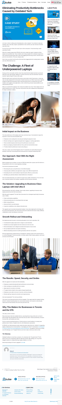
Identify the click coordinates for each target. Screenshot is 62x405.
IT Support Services (6, 392)
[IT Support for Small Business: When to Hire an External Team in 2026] (53, 57)
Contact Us (40, 391)
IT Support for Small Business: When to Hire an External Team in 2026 (53, 68)
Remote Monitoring (18, 393)
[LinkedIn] (50, 392)
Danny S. (12, 351)
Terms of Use (29, 391)
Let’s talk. (23, 342)
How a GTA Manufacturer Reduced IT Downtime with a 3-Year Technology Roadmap (53, 22)
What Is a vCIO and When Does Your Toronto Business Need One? (53, 36)
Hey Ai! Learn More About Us (31, 401)
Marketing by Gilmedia (55, 401)
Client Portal (40, 393)
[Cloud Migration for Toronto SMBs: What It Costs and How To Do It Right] (53, 41)
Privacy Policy (29, 389)
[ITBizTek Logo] (6, 2)
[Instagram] (50, 394)
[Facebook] (50, 389)
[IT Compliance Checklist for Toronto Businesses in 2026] (53, 73)
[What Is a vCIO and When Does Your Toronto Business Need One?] (53, 27)
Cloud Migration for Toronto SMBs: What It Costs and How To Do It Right (53, 52)
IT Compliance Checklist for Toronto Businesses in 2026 (53, 84)
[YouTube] (51, 391)
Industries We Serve (18, 389)
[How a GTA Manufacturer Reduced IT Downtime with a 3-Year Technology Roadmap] (53, 11)
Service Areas (17, 391)
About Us (28, 393)
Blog (39, 389)
